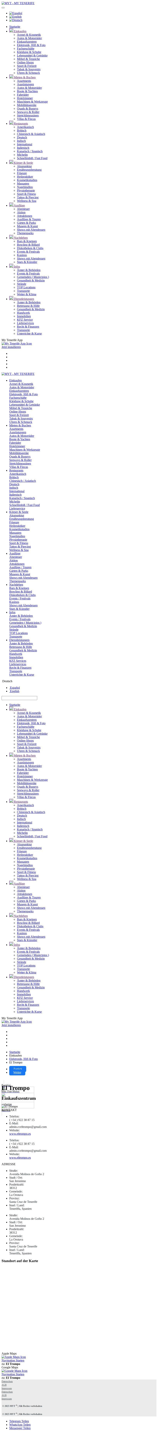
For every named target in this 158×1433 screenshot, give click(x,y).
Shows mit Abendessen (31, 229)
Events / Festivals (19, 598)
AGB (4, 1385)
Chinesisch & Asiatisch (31, 134)
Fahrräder (23, 94)
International (24, 144)
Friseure (22, 173)
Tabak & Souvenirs (28, 69)
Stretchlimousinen (28, 115)
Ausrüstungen (25, 84)
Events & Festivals (28, 251)
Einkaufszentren (27, 41)
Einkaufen (19, 31)
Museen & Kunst (27, 226)
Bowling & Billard (28, 244)
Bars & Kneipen (27, 241)
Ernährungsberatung (29, 169)
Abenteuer (23, 209)
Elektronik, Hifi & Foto (31, 45)
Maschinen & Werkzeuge (32, 101)
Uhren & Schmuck (28, 72)
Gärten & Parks (26, 222)
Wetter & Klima (26, 294)
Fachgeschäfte (25, 48)
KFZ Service (25, 319)
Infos (16, 266)
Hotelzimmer (25, 98)
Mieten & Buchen (24, 77)
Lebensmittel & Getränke (32, 55)
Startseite (14, 26)
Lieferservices (25, 323)
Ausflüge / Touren (20, 567)
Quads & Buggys (27, 108)
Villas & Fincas (26, 119)
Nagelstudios (25, 187)
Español (14, 687)
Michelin (22, 154)
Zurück (17, 1069)
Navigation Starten (13, 1360)
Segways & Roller (28, 112)
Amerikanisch (25, 127)
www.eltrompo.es (20, 1133)
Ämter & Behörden (28, 270)
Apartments (24, 80)
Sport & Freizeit (26, 65)
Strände (21, 284)
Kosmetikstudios (27, 180)
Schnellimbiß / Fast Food (32, 158)
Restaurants (20, 123)
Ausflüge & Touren (29, 219)
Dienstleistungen (23, 299)
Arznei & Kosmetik (29, 34)
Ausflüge (19, 205)
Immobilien (24, 316)
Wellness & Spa (26, 200)
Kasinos (22, 255)
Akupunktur (24, 166)
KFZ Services (17, 660)
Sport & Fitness (26, 194)
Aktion (21, 212)
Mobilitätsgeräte (26, 105)
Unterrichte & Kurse (29, 333)
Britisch (21, 130)
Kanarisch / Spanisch (30, 151)
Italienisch (23, 147)
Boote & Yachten (27, 91)
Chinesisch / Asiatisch (22, 480)
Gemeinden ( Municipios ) (33, 277)
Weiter (17, 1072)
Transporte (23, 290)
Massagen (23, 183)
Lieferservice (17, 508)
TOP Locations (26, 287)
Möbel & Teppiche (28, 59)
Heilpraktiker (25, 176)
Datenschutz (7, 1381)
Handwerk (23, 312)
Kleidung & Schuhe (29, 52)
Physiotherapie (26, 190)
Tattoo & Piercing (28, 197)
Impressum (7, 1388)
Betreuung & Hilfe (28, 305)
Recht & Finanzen (28, 326)
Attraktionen (24, 215)
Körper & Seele (23, 162)
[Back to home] (18, 3)
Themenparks (25, 233)
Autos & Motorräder (29, 38)
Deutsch (22, 137)
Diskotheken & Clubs (30, 248)
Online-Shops (25, 62)
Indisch (21, 140)
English (14, 691)
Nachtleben (20, 237)
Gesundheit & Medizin (31, 280)
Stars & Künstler (27, 262)
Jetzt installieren (11, 347)
